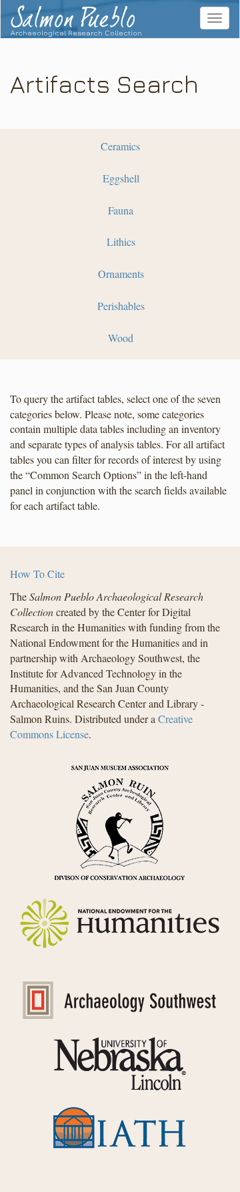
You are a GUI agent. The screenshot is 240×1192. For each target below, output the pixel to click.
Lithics (121, 242)
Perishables (121, 306)
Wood (120, 338)
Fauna (120, 210)
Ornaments (121, 274)
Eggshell (121, 178)
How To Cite (37, 574)
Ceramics (120, 146)
